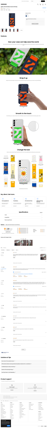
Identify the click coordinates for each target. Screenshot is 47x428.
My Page (30, 408)
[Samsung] (3, 4)
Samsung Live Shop (3, 406)
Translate (14, 257)
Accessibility (39, 406)
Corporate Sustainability (40, 409)
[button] (44, 11)
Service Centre (21, 410)
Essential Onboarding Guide (22, 408)
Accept (8, 425)
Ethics (39, 419)
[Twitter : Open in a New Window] (43, 426)
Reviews (4, 247)
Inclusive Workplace (40, 407)
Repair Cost (21, 412)
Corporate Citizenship (40, 408)
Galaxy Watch (11, 406)
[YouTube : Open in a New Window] (45, 426)
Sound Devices (11, 410)
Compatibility (7, 217)
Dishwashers (11, 412)
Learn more (35, 390)
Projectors (11, 409)
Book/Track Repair (21, 411)
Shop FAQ (21, 407)
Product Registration (31, 409)
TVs (10, 408)
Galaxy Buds (11, 407)
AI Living (2, 407)
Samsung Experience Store (3, 412)
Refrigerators (11, 411)
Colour (6, 214)
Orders (29, 407)
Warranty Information (22, 409)
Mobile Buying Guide (3, 409)
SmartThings (2, 408)
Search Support (21, 406)
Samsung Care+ (2, 410)
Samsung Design (40, 420)
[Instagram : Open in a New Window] (44, 426)
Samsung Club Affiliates (3, 411)
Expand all (41, 212)
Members (30, 406)
